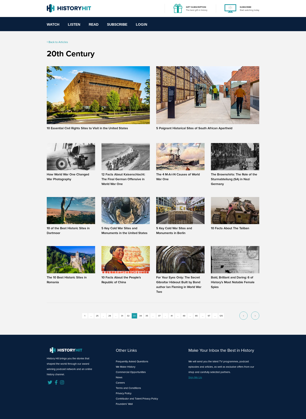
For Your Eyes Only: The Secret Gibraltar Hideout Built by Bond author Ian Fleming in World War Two (178, 284)
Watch (53, 24)
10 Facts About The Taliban (230, 228)
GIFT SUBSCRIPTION (196, 7)
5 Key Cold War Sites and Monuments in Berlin (174, 230)
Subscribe (117, 24)
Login (141, 24)
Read (93, 24)
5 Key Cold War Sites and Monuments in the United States (124, 230)
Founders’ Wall (124, 404)
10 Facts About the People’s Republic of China (121, 279)
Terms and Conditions (128, 388)
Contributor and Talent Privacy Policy (137, 399)
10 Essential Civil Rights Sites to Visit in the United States (87, 128)
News (119, 377)
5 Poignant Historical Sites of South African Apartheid (194, 128)
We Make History (125, 367)
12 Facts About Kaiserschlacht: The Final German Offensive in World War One (123, 179)
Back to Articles (58, 42)
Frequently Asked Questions (132, 361)
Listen (74, 24)
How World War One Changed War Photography (68, 176)
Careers (120, 383)
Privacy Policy (123, 393)
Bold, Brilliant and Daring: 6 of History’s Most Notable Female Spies (232, 282)
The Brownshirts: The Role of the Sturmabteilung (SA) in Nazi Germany (234, 179)
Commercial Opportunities (131, 372)
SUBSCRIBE (245, 7)
